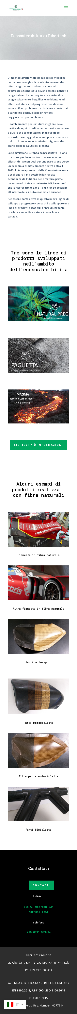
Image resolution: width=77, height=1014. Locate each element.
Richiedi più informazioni (38, 445)
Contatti (41, 885)
